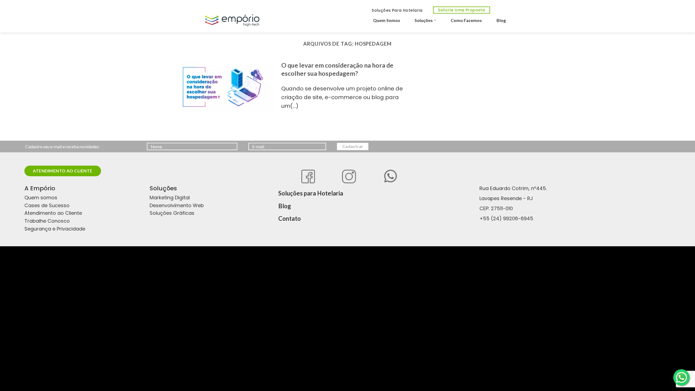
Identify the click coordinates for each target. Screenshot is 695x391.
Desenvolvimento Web (177, 205)
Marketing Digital (170, 197)
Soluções (424, 20)
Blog (501, 20)
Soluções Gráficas (172, 213)
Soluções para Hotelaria (310, 193)
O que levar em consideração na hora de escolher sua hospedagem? (337, 69)
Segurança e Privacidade (54, 228)
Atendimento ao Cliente (53, 213)
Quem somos (40, 197)
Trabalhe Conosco (47, 220)
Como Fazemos (466, 20)
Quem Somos (386, 20)
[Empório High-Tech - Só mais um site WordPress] (232, 20)
